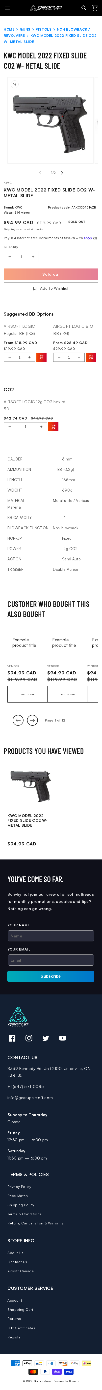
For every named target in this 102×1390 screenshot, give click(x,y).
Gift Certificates (21, 1328)
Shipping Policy (20, 1205)
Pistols (43, 29)
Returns (14, 1318)
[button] (8, 7)
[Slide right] (61, 172)
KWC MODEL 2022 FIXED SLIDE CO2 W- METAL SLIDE (27, 820)
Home (9, 29)
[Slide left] (40, 172)
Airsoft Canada (20, 1271)
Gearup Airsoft (43, 1380)
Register (14, 1337)
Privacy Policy (19, 1186)
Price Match (17, 1196)
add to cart (28, 694)
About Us (15, 1253)
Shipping (10, 229)
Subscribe (51, 976)
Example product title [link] (24, 642)
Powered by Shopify (66, 1380)
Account (14, 1300)
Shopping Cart (20, 1309)
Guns (25, 29)
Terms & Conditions (24, 1214)
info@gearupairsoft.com (30, 1097)
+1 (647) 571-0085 (25, 1086)
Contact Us (17, 1262)
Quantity (11, 247)
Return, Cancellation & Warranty (35, 1223)
